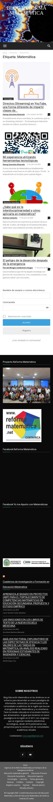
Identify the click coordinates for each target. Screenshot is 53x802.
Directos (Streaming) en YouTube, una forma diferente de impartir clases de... (24, 107)
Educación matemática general (15, 256)
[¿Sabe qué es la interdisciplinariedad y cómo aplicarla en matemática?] (26, 191)
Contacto (29, 782)
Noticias (10, 782)
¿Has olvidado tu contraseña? (26, 340)
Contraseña (9, 302)
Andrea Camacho (10, 218)
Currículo (23, 779)
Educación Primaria (39, 773)
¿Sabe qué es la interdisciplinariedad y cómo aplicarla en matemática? (21, 210)
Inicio (5, 52)
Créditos (19, 782)
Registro (26, 330)
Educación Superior (35, 776)
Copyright (40, 782)
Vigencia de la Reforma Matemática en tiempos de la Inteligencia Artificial (25, 769)
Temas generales (37, 779)
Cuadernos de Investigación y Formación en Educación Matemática (26, 584)
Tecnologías (8, 99)
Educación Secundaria (12, 202)
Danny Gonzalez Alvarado (14, 114)
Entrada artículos (26, 788)
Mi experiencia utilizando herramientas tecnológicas (20, 158)
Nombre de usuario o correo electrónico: (24, 290)
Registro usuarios (13, 785)
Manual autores (38, 785)
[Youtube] (30, 755)
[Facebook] (23, 755)
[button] (4, 46)
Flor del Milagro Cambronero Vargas (18, 268)
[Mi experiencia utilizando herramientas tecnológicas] (26, 141)
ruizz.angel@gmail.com (32, 735)
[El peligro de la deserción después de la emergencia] (26, 245)
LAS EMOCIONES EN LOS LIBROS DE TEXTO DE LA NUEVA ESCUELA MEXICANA (23, 622)
